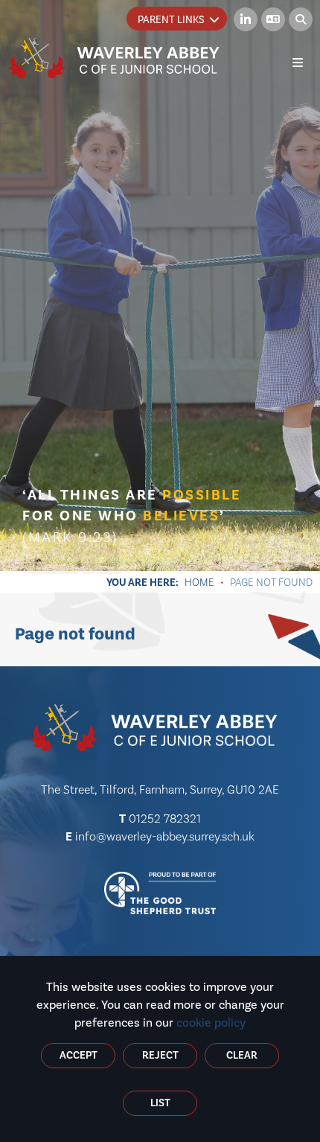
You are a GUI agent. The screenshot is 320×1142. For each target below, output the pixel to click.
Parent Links (171, 19)
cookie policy (211, 1022)
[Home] (113, 57)
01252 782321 (165, 818)
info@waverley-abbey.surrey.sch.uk (165, 836)
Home (199, 582)
